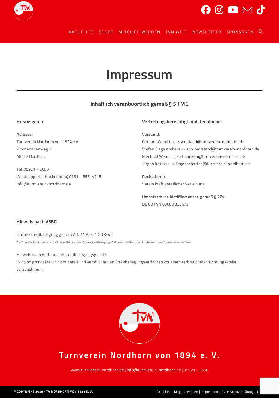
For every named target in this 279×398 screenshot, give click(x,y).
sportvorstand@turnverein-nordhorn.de (222, 149)
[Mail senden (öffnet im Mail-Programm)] (247, 10)
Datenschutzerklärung (237, 391)
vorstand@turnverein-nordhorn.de (212, 141)
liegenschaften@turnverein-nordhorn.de (213, 164)
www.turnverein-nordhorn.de (97, 370)
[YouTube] (233, 10)
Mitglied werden (186, 391)
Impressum (209, 391)
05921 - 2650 (196, 370)
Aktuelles (164, 391)
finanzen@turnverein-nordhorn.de (213, 156)
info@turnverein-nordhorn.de (154, 370)
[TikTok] (260, 10)
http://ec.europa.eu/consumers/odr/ (162, 242)
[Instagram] (219, 10)
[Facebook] (206, 10)
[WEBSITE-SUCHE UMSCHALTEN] (260, 32)
